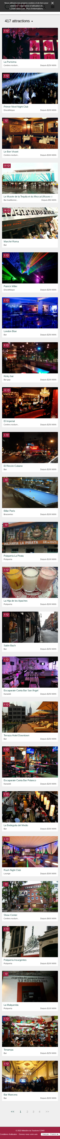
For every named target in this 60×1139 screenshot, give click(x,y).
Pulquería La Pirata (14, 555)
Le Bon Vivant (11, 151)
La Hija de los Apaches (16, 600)
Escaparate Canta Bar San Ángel (21, 690)
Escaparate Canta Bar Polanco (20, 780)
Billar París (9, 510)
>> (47, 1111)
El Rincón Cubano (13, 466)
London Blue (10, 331)
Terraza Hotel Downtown (16, 735)
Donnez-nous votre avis (28, 1134)
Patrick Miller (10, 286)
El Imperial (9, 421)
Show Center (10, 915)
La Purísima (10, 62)
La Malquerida (11, 1005)
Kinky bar (9, 376)
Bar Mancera (10, 1094)
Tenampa (8, 1049)
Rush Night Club (12, 870)
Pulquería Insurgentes (15, 960)
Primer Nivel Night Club (16, 106)
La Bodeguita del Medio (16, 825)
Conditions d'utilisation (8, 1134)
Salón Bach (10, 645)
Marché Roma (11, 241)
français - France (49, 1134)
